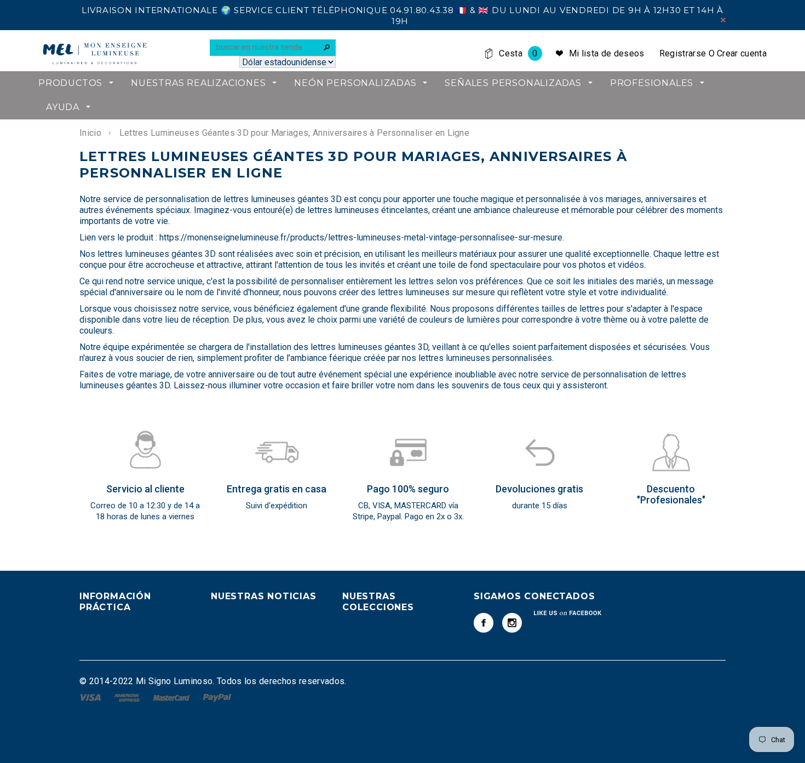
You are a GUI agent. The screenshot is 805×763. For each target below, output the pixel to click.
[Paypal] (217, 697)
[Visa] (91, 697)
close (723, 20)
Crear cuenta (742, 53)
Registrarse (682, 53)
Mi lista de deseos (607, 53)
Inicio (90, 133)
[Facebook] (483, 623)
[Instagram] (512, 623)
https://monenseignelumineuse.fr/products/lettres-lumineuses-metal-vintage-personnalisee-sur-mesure (360, 237)
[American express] (128, 697)
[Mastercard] (172, 697)
